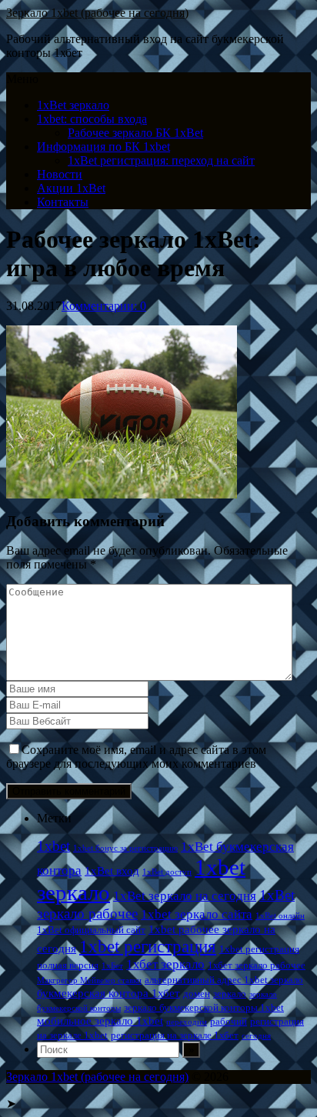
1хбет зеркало (165, 964)
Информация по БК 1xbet (103, 146)
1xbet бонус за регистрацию (125, 848)
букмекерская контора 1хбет (108, 992)
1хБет (112, 966)
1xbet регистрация (147, 946)
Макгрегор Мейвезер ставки (89, 980)
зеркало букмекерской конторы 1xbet (204, 1007)
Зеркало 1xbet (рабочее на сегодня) (97, 12)
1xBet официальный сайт (91, 929)
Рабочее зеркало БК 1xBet (135, 132)
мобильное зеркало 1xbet (100, 1020)
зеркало (229, 993)
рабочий (228, 1021)
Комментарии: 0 (104, 305)
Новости (59, 174)
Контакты (62, 201)
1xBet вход (112, 870)
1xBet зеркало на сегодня (184, 896)
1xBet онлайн (280, 916)
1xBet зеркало (73, 105)
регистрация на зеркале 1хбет (175, 1035)
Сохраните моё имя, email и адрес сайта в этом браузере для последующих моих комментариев (136, 756)
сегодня (256, 1036)
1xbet (53, 846)
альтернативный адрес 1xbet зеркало (224, 979)
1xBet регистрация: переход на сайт (161, 160)
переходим (186, 1022)
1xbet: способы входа (92, 118)
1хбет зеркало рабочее (256, 965)
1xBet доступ (167, 872)
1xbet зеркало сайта (196, 914)
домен (196, 993)
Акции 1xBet (71, 188)
